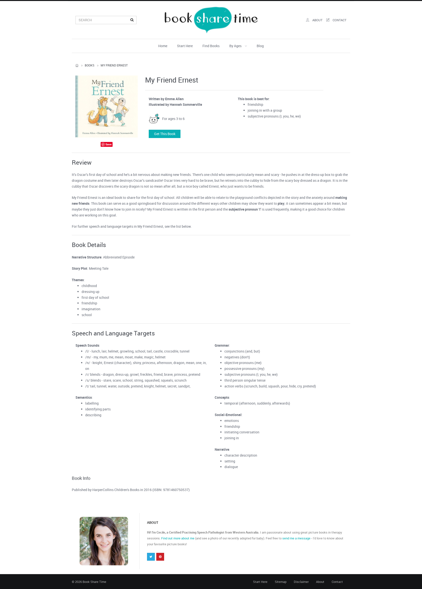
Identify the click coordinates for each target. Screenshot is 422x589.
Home (162, 45)
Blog (260, 45)
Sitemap (280, 581)
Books (89, 65)
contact (339, 20)
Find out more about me (177, 538)
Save (109, 144)
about (317, 20)
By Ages (235, 45)
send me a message (296, 538)
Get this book (164, 133)
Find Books (211, 45)
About (320, 581)
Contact (337, 581)
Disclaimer (301, 581)
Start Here (185, 45)
